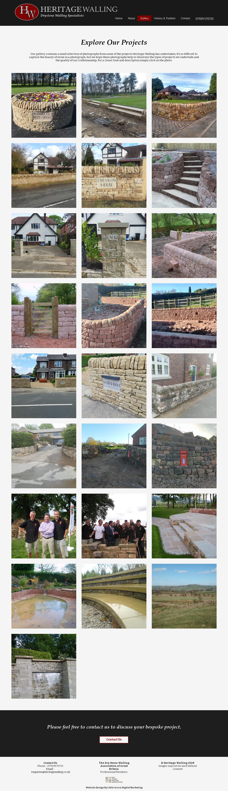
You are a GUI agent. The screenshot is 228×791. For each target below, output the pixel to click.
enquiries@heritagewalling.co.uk (50, 772)
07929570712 (55, 766)
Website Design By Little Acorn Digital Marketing (114, 787)
